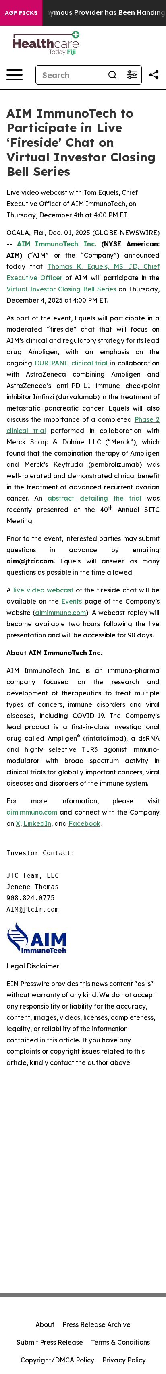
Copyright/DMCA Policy (57, 1360)
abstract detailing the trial (94, 498)
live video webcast (43, 590)
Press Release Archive (96, 1324)
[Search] (112, 75)
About (44, 1324)
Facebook (84, 823)
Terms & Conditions (120, 1342)
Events (71, 601)
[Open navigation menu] (14, 75)
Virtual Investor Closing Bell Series (61, 289)
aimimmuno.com (60, 613)
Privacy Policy (124, 1360)
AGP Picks (21, 13)
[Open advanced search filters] (131, 75)
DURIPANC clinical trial (71, 363)
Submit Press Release (50, 1342)
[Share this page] (154, 75)
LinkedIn (37, 823)
